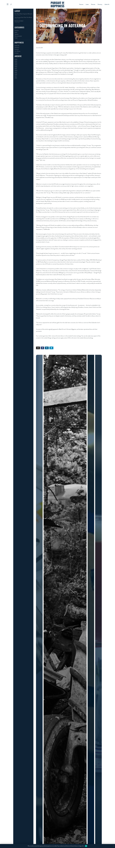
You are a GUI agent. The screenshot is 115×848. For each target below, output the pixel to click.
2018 (16, 74)
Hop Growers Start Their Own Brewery (23, 17)
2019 (16, 72)
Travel (16, 38)
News (16, 32)
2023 (16, 65)
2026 (16, 59)
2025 (16, 61)
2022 (16, 67)
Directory (100, 4)
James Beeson (44, 29)
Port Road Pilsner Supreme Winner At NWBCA (23, 13)
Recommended (18, 36)
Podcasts (93, 4)
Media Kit (107, 4)
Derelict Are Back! (19, 21)
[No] (113, 846)
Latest (87, 4)
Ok (86, 845)
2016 (16, 78)
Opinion (17, 34)
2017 (16, 76)
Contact (17, 53)
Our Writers (17, 51)
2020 (16, 70)
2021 (16, 68)
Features (81, 4)
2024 (16, 63)
